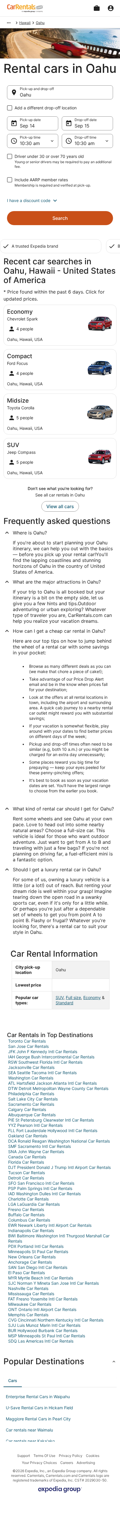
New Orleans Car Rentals (32, 1256)
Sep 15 (82, 126)
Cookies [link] (92, 1455)
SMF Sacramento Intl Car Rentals (39, 1146)
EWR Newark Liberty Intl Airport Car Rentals (49, 1225)
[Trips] (97, 8)
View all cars (60, 506)
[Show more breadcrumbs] (8, 23)
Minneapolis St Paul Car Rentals (38, 1251)
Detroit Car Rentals (26, 1177)
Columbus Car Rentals (29, 1219)
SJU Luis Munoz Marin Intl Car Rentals (44, 1325)
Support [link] (23, 1455)
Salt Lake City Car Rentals (33, 1098)
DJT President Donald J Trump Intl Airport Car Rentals (59, 1167)
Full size (73, 997)
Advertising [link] (86, 1462)
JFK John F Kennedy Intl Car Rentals (42, 1051)
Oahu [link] (40, 22)
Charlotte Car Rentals (28, 1198)
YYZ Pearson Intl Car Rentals (35, 1125)
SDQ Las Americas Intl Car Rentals (40, 1341)
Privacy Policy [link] (70, 1455)
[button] (60, 200)
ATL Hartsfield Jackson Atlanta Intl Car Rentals (52, 1083)
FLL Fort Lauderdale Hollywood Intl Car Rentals (52, 1130)
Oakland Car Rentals (27, 1135)
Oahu (25, 95)
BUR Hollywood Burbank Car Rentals (42, 1330)
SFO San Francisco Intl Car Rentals (41, 1183)
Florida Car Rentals (26, 1162)
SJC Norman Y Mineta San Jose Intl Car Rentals (53, 1283)
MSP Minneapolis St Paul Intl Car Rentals (46, 1335)
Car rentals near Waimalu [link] (29, 1429)
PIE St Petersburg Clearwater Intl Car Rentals (51, 1119)
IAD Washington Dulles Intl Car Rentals (44, 1193)
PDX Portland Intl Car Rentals (35, 1246)
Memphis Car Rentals (28, 1314)
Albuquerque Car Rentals (32, 1114)
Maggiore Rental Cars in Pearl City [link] (38, 1418)
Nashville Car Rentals (28, 1288)
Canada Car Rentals (27, 1156)
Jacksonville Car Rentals (31, 1067)
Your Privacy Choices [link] (39, 1462)
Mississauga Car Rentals (31, 1293)
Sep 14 (27, 126)
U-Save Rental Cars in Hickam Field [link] (39, 1407)
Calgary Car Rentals (27, 1109)
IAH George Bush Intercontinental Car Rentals (51, 1056)
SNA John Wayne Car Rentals (36, 1151)
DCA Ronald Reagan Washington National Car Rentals (59, 1141)
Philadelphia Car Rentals (31, 1093)
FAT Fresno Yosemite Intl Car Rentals (42, 1298)
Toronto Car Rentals (27, 1041)
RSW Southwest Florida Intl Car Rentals (45, 1062)
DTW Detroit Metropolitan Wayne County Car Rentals (58, 1088)
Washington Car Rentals (30, 1077)
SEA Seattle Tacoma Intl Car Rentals (42, 1072)
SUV (59, 997)
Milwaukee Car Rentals (29, 1304)
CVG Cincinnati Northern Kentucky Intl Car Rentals (55, 1319)
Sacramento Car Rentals (31, 1104)
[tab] (12, 1380)
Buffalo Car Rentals (26, 1214)
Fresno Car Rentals (26, 1209)
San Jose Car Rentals (28, 1046)
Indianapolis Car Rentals (31, 1230)
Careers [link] (66, 1462)
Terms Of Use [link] (44, 1455)
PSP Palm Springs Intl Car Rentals (40, 1188)
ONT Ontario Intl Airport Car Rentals (42, 1309)
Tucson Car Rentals (26, 1172)
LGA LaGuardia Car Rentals (34, 1204)
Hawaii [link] (25, 22)
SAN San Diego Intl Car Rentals (37, 1267)
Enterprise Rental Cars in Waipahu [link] (38, 1396)
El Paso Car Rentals (26, 1272)
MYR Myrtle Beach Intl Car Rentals (40, 1277)
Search (60, 218)
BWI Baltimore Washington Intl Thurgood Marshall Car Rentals (59, 1238)
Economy (92, 997)
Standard (64, 1002)
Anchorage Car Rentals (30, 1262)
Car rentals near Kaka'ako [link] (30, 1441)
